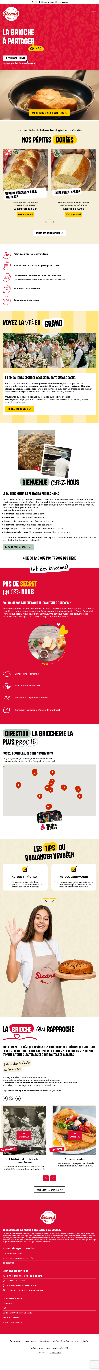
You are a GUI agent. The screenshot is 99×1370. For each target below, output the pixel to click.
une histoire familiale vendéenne (48, 112)
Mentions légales (11, 1317)
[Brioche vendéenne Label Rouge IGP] (25, 170)
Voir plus (24, 1134)
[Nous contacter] (36, 2)
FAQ (4, 1308)
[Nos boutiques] (32, 2)
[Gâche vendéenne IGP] (73, 170)
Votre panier (49, 2)
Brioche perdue (75, 1159)
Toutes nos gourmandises (48, 233)
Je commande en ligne (15, 58)
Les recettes (8, 1263)
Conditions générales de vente (17, 1313)
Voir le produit (25, 214)
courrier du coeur (16, 1281)
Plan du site (8, 1303)
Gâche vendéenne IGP (66, 192)
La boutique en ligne (12, 1253)
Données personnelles (13, 1322)
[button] (53, 222)
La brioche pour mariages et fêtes (19, 1258)
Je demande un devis (18, 409)
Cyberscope (55, 1352)
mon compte (63, 2)
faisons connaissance (16, 547)
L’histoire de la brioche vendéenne (24, 1160)
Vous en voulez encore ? (48, 1189)
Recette (57, 1149)
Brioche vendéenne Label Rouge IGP (21, 194)
